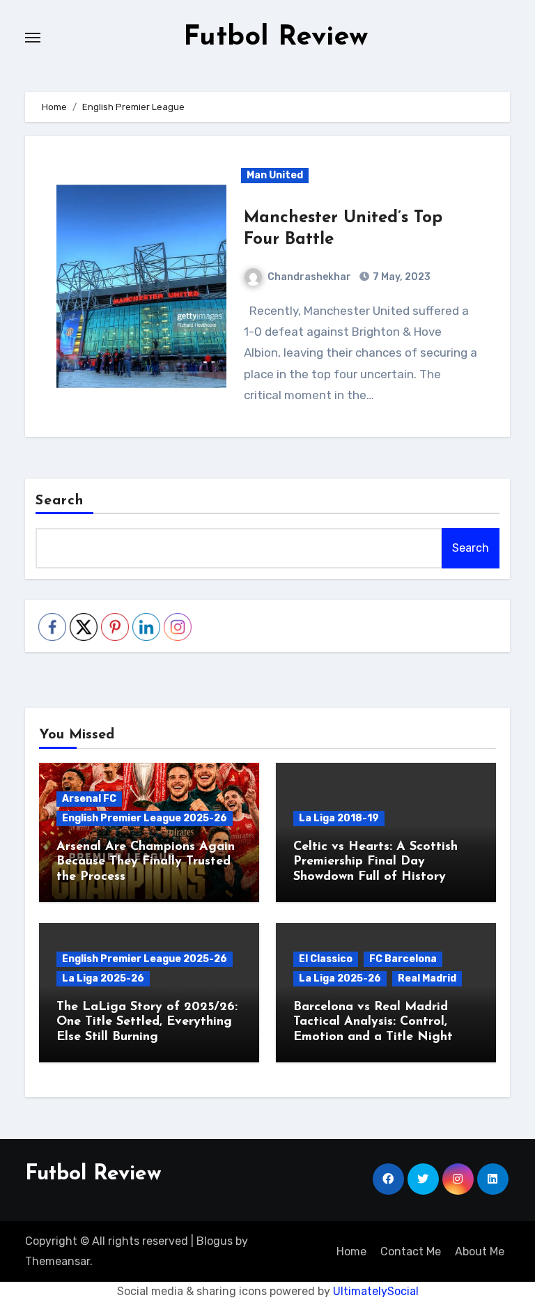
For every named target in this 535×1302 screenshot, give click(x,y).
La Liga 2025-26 (103, 978)
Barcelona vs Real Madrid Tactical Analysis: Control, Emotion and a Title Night (373, 1022)
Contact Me (410, 1251)
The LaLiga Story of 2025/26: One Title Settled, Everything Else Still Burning (147, 1022)
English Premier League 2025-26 (144, 818)
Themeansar (57, 1261)
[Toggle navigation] (32, 37)
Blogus (214, 1241)
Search (60, 501)
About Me (479, 1251)
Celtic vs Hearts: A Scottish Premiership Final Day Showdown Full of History (375, 862)
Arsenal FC (89, 799)
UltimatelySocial (376, 1291)
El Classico (325, 959)
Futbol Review (275, 38)
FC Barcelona (403, 959)
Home (351, 1251)
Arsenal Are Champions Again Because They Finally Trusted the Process (145, 862)
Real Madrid (427, 978)
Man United (275, 175)
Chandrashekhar (309, 277)
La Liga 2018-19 (339, 818)
